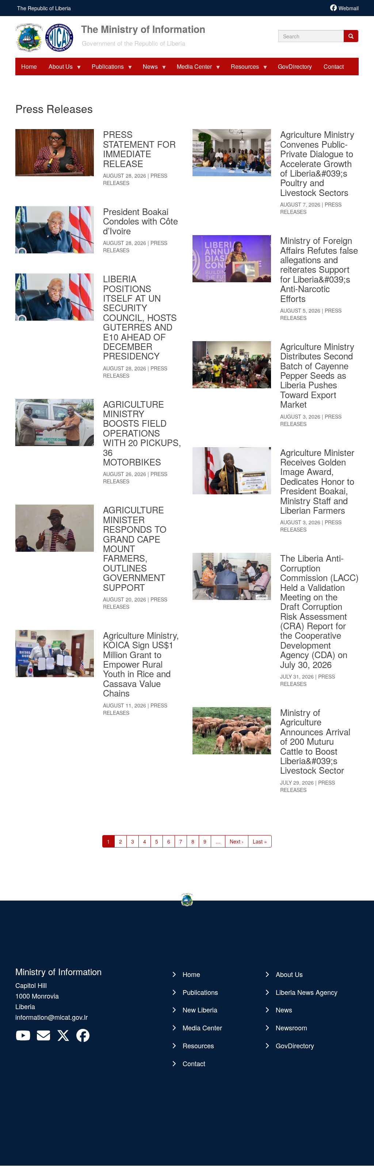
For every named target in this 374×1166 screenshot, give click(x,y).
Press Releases (135, 179)
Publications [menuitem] (105, 68)
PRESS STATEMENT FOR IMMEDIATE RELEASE (139, 148)
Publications (200, 992)
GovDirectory (295, 1045)
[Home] (47, 37)
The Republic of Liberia (44, 8)
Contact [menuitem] (334, 66)
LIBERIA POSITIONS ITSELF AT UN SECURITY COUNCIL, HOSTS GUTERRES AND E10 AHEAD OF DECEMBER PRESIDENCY (140, 317)
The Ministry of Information (143, 28)
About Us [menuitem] (58, 68)
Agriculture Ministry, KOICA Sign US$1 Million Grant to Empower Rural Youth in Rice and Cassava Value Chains (141, 664)
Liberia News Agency (306, 992)
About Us (289, 974)
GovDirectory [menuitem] (295, 66)
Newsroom (291, 1027)
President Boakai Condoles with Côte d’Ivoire (140, 221)
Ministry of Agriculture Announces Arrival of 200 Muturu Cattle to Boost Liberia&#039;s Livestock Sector (315, 741)
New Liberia (200, 1009)
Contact (194, 1063)
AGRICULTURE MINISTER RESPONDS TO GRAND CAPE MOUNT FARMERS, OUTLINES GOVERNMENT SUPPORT (135, 548)
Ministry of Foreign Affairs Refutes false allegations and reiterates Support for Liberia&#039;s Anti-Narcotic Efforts (319, 269)
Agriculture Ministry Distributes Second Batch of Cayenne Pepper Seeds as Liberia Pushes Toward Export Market (317, 375)
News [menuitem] (147, 68)
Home (191, 974)
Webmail (349, 8)
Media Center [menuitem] (191, 68)
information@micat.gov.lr (51, 1017)
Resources (198, 1045)
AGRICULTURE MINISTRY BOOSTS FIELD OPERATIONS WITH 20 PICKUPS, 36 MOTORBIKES (142, 432)
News (284, 1009)
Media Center (202, 1027)
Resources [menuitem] (242, 68)
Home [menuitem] (29, 66)
